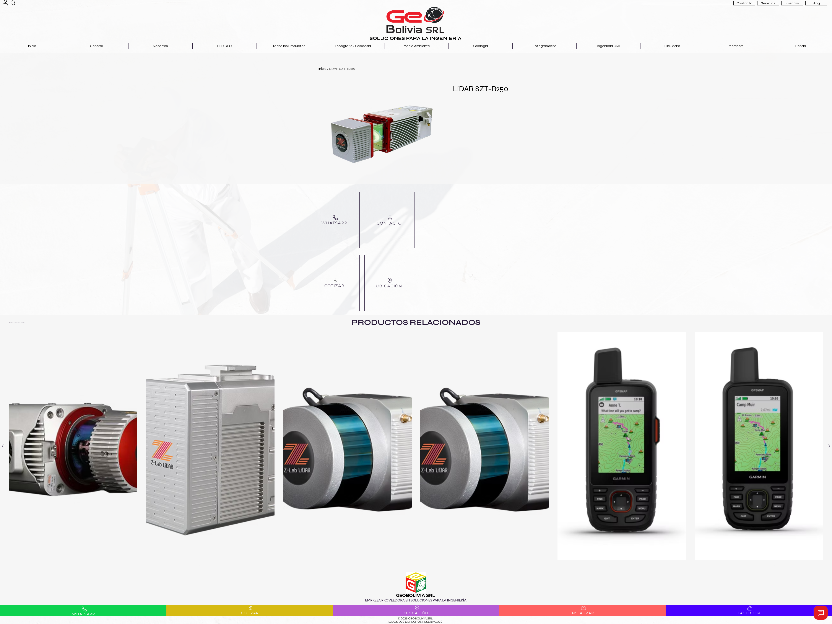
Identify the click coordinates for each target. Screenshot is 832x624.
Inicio (322, 68)
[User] (5, 2)
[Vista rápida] (73, 446)
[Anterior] (2, 445)
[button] (744, 3)
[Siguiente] (829, 445)
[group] (416, 450)
